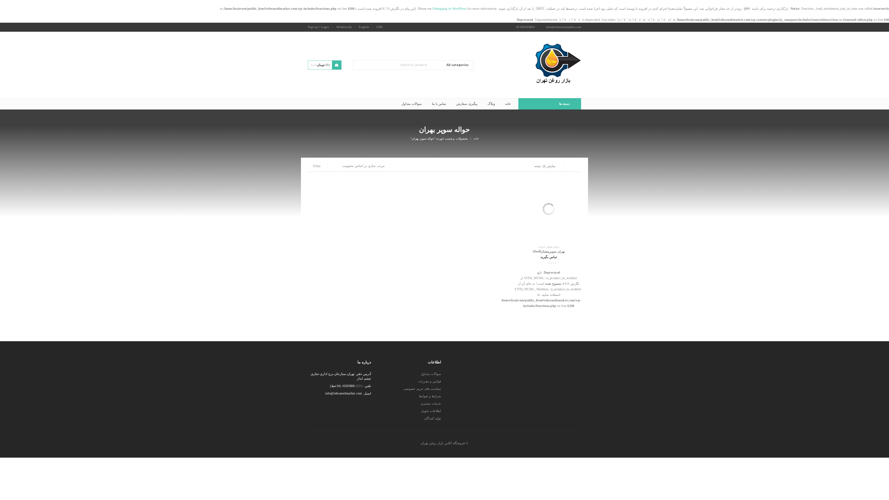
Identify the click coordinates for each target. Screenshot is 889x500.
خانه (476, 138)
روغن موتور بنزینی (548, 246)
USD (379, 27)
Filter (317, 166)
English (364, 27)
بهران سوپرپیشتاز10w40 (548, 251)
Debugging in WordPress (449, 8)
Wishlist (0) (343, 27)
